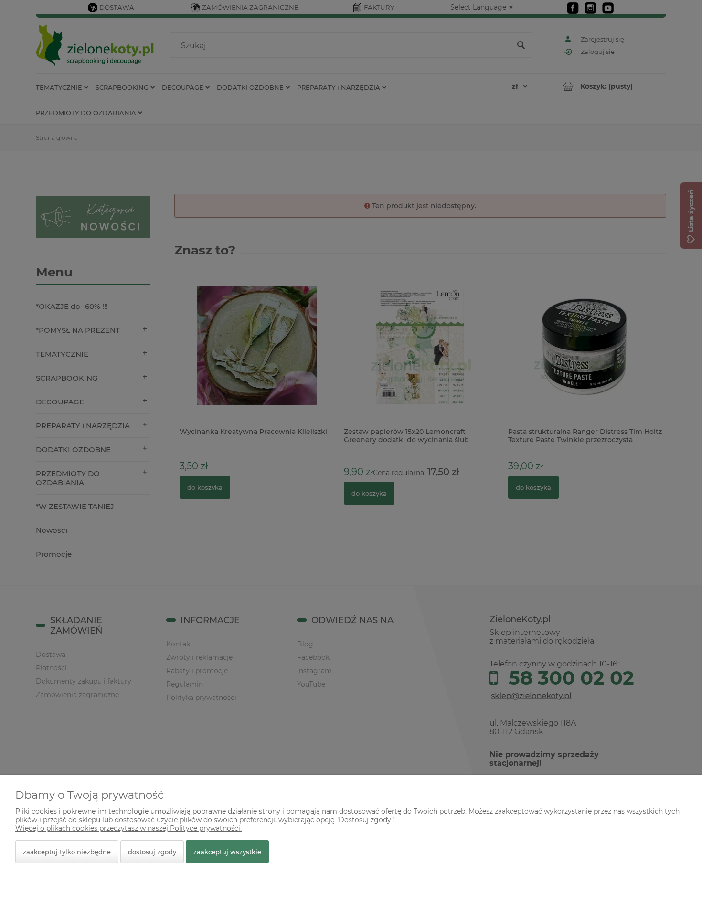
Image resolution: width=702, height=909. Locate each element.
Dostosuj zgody (152, 852)
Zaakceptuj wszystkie (227, 852)
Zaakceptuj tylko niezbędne (67, 852)
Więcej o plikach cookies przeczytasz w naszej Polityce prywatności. (128, 828)
